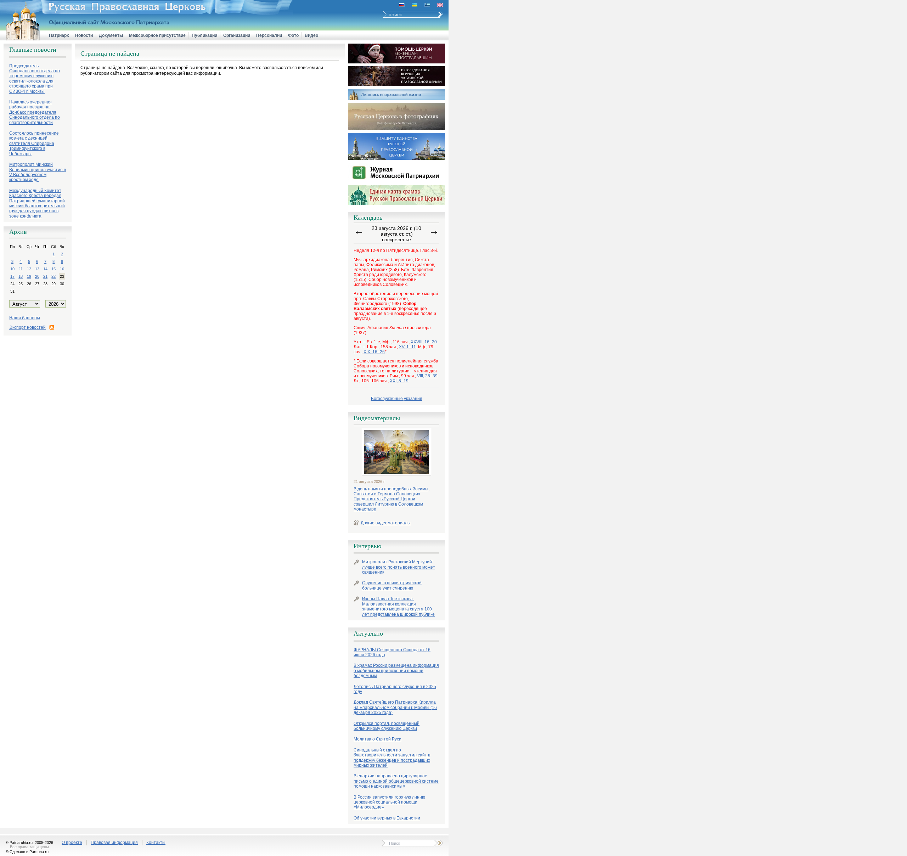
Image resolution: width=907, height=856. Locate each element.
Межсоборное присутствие (157, 35)
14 (45, 269)
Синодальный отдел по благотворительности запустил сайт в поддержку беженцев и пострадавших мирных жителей (392, 758)
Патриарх (59, 35)
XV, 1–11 (407, 346)
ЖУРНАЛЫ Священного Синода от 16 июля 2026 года (392, 652)
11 (21, 269)
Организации (236, 35)
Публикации (204, 35)
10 (12, 269)
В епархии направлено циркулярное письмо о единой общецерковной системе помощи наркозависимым (396, 781)
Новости (84, 35)
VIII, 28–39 (427, 375)
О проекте (72, 842)
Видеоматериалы (377, 418)
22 (53, 276)
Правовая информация (114, 842)
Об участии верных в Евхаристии (387, 818)
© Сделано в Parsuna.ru (27, 852)
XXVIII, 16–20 (424, 341)
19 (29, 276)
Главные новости (32, 49)
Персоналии (269, 35)
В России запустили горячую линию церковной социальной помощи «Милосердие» (389, 802)
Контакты (155, 842)
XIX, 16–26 (374, 351)
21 (45, 276)
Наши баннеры (24, 317)
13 (37, 269)
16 (62, 269)
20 (37, 276)
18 (20, 276)
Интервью (367, 546)
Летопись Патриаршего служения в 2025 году (395, 689)
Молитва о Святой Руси (377, 739)
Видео (311, 35)
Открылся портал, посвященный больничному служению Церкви (386, 726)
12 (29, 269)
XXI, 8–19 (399, 380)
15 (53, 269)
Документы (111, 35)
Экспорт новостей (27, 327)
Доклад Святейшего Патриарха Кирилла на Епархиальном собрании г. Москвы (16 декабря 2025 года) (395, 707)
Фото (293, 35)
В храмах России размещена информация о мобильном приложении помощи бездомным (396, 670)
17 (12, 276)
